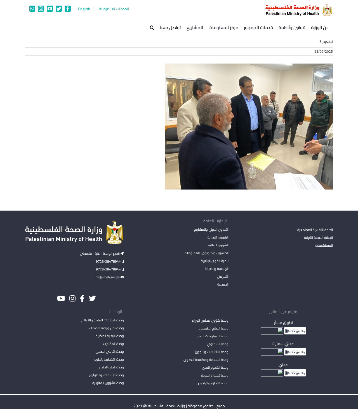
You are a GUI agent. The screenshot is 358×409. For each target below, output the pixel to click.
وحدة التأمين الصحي (110, 351)
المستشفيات (324, 245)
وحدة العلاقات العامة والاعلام (102, 320)
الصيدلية (222, 284)
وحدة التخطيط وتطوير (109, 359)
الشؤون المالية (218, 245)
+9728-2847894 (109, 261)
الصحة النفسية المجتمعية (315, 230)
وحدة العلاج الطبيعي (213, 328)
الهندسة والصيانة (216, 268)
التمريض (222, 276)
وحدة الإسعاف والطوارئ (106, 375)
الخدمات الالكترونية (114, 9)
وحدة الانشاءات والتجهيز (211, 352)
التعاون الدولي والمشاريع (211, 229)
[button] (152, 27)
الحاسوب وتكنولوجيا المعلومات (206, 253)
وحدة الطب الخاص (111, 367)
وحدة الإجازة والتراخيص (212, 383)
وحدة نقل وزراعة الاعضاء (106, 328)
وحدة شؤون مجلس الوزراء (210, 321)
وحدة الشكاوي (217, 344)
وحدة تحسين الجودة (214, 375)
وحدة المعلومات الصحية (211, 336)
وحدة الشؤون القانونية (108, 383)
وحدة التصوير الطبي (215, 367)
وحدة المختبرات (113, 343)
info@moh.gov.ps (108, 277)
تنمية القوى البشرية (214, 261)
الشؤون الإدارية (218, 237)
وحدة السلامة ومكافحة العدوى (205, 359)
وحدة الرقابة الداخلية (110, 336)
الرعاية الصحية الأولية (318, 237)
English (84, 9)
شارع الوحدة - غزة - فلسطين (100, 253)
